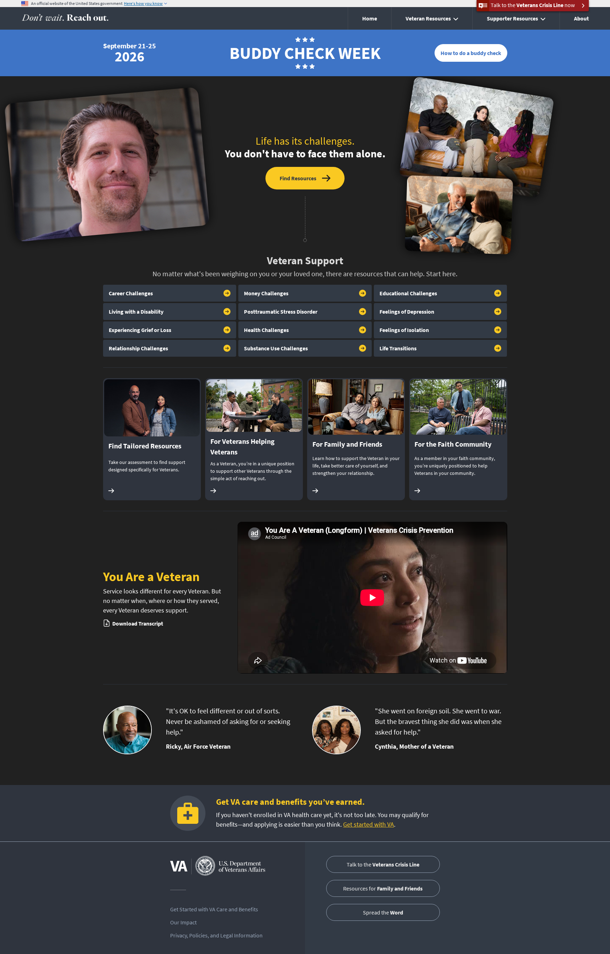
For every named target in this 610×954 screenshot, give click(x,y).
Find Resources (298, 178)
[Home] (65, 18)
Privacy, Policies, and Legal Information (216, 935)
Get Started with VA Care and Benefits (214, 909)
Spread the (383, 912)
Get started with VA (368, 824)
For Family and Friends (347, 444)
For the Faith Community (452, 444)
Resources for (383, 888)
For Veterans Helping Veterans (242, 446)
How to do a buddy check (471, 52)
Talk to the (383, 864)
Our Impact (183, 922)
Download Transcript (137, 623)
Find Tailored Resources (144, 445)
